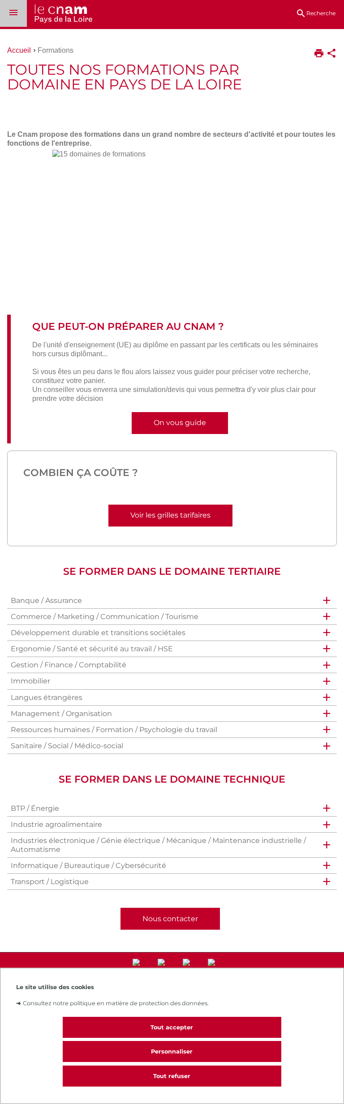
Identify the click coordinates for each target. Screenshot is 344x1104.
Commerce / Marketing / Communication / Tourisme (104, 616)
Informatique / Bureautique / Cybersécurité (88, 865)
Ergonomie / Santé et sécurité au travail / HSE (92, 649)
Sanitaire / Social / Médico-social (67, 746)
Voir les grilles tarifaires (170, 515)
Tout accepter (171, 1027)
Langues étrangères (46, 697)
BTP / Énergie (35, 808)
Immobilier (30, 681)
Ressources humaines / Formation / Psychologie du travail (114, 729)
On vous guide (180, 422)
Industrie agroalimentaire (56, 824)
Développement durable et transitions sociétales (98, 632)
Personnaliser (172, 1051)
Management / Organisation (61, 713)
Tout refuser (171, 1076)
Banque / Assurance (46, 600)
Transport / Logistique (50, 881)
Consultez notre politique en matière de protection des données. (116, 1003)
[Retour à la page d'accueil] (59, 14)
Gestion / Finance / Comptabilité (68, 665)
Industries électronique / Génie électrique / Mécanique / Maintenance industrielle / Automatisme (158, 844)
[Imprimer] (319, 54)
